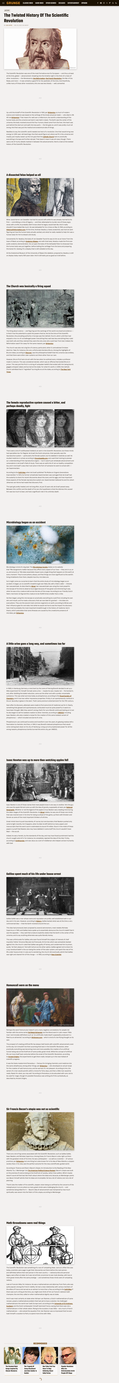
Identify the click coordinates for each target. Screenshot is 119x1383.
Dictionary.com (37, 1037)
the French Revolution (54, 78)
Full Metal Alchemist (35, 1032)
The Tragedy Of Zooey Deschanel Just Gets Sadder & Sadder (30, 1369)
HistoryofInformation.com (15, 230)
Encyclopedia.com (41, 458)
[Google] (113, 3)
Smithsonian (20, 841)
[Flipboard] (110, 3)
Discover (29, 353)
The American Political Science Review (41, 1170)
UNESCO (61, 713)
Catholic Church (48, 137)
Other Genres (51, 3)
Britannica (51, 112)
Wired (33, 586)
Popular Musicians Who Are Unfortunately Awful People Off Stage (68, 1369)
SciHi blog (21, 472)
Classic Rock (28, 3)
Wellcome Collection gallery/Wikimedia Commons (60, 445)
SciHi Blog (67, 1289)
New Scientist (56, 954)
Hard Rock (39, 3)
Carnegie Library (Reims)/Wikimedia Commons (61, 214)
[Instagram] (104, 3)
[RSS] (116, 3)
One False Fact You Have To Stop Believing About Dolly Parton (49, 1369)
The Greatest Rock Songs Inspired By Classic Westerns (12, 1368)
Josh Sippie (9, 25)
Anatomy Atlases (32, 241)
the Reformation (39, 78)
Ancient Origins (13, 1057)
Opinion (84, 3)
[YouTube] (101, 3)
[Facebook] (98, 3)
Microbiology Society (40, 567)
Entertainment (73, 3)
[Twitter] (107, 3)
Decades (62, 3)
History (7, 10)
